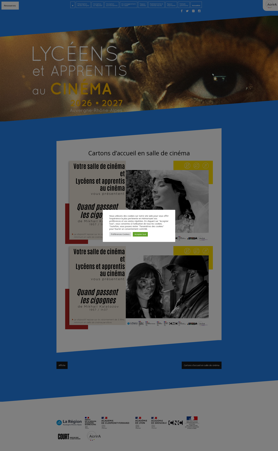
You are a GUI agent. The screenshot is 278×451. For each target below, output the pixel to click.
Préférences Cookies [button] (120, 234)
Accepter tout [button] (140, 234)
